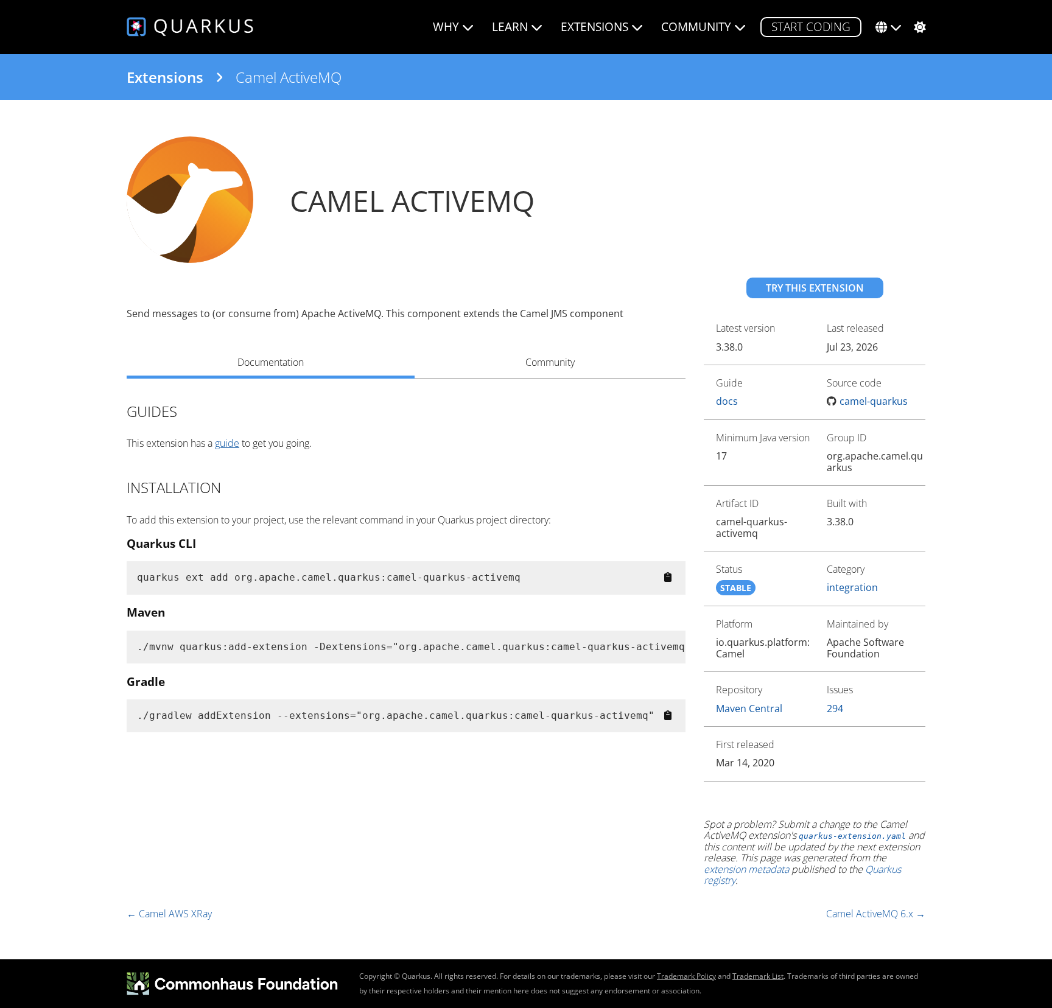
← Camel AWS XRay (169, 913)
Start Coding (810, 26)
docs (727, 401)
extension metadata (746, 869)
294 (835, 708)
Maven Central (749, 708)
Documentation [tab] (270, 362)
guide (227, 443)
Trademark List (758, 976)
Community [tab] (550, 362)
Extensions (165, 77)
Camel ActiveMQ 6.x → (875, 913)
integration (852, 587)
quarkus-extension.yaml (852, 836)
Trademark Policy (686, 976)
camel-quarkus (874, 401)
